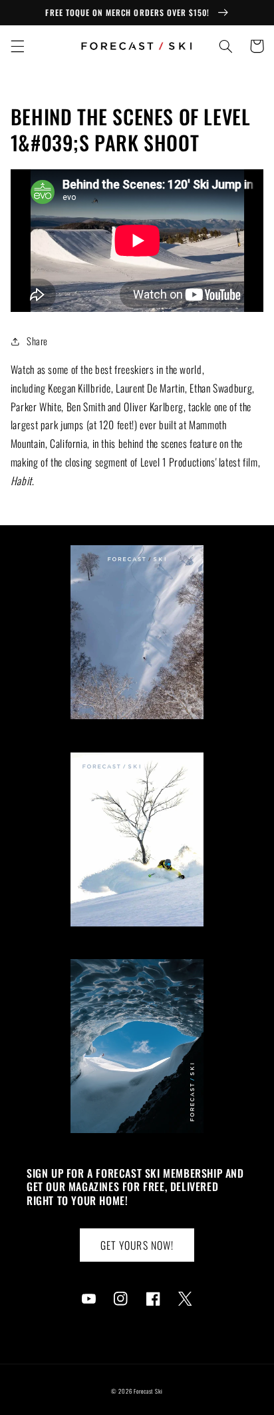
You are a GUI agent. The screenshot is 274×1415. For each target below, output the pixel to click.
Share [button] (37, 340)
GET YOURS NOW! (137, 1245)
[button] (17, 46)
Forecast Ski (148, 1391)
